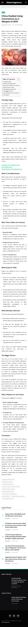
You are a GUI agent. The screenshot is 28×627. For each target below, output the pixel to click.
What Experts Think (9, 87)
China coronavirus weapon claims (11, 486)
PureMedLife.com (17, 169)
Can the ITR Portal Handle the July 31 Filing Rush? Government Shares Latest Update (15, 548)
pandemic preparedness (18, 496)
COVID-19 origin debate (8, 489)
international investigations (9, 494)
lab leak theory (6, 496)
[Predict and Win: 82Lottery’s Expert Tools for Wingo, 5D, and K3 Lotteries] (6, 580)
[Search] (25, 2)
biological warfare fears (8, 479)
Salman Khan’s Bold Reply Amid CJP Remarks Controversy (15, 515)
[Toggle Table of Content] (17, 79)
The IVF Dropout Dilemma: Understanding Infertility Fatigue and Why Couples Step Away (15, 536)
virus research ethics (7, 498)
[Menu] (3, 2)
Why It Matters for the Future (11, 93)
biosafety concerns (7, 482)
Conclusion (6, 95)
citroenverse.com (6, 169)
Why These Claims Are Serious (11, 85)
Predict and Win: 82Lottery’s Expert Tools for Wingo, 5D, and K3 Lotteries (19, 581)
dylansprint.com (14, 165)
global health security (8, 491)
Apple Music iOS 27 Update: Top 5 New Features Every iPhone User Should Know (15, 559)
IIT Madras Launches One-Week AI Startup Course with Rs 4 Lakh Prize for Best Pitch (15, 525)
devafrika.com (5, 165)
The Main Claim (7, 81)
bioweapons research (7, 484)
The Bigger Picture (8, 91)
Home (3, 6)
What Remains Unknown (10, 89)
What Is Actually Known (10, 83)
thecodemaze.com (7, 167)
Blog (3, 12)
